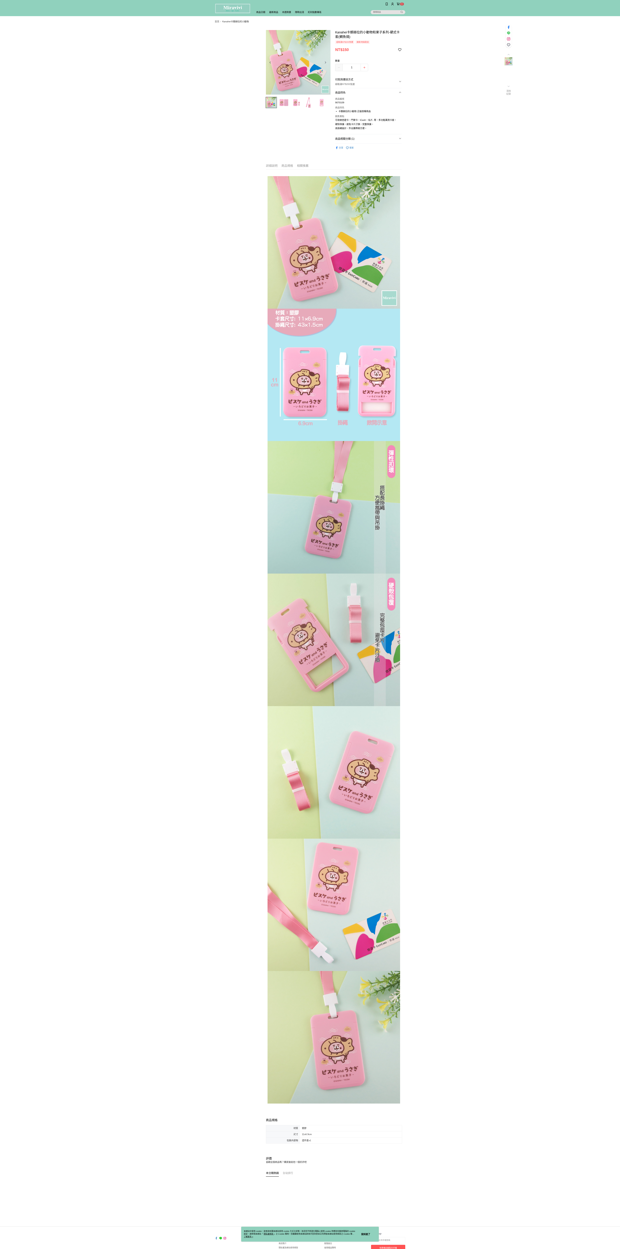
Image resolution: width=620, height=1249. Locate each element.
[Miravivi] (233, 8)
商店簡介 (282, 1243)
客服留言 (328, 1243)
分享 (341, 147)
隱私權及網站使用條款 (288, 1248)
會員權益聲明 (330, 1248)
